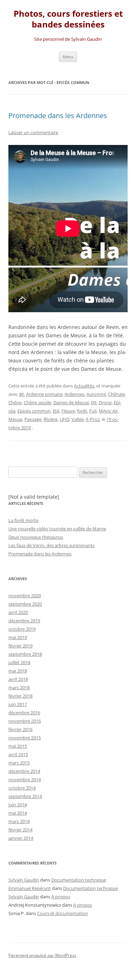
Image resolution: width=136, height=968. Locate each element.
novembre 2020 (24, 595)
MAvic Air (108, 411)
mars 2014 (19, 821)
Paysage (32, 419)
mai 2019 (17, 637)
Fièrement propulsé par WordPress (42, 955)
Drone (105, 402)
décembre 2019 (24, 620)
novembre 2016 (24, 721)
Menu (68, 56)
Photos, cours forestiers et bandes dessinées (68, 19)
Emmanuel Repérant (29, 888)
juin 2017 (17, 704)
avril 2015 (18, 754)
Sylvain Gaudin (23, 880)
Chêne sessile (37, 402)
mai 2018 (17, 671)
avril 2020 (18, 612)
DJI (94, 402)
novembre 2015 (24, 738)
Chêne (15, 402)
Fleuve (68, 411)
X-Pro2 (93, 419)
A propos (60, 896)
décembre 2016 (24, 712)
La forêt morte (23, 520)
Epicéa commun (34, 411)
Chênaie (116, 394)
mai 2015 (17, 746)
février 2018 (20, 696)
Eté (56, 411)
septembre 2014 (25, 796)
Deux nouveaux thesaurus (35, 537)
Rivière (51, 419)
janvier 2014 (20, 838)
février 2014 (20, 830)
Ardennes (74, 394)
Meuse (15, 419)
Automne (96, 394)
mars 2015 (19, 763)
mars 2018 (19, 687)
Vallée (77, 419)
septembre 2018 (25, 654)
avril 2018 (18, 679)
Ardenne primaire (44, 394)
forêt (82, 411)
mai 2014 (17, 813)
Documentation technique (78, 880)
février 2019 (20, 646)
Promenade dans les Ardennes (57, 115)
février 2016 (20, 729)
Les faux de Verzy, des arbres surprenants (51, 545)
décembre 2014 (24, 771)
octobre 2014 (22, 788)
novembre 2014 (24, 779)
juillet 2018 (19, 662)
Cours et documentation (62, 913)
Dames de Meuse (71, 402)
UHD (64, 419)
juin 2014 (17, 804)
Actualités (84, 386)
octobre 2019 (22, 629)
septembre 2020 (25, 604)
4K (21, 394)
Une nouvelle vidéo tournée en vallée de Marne (57, 528)
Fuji (93, 411)
